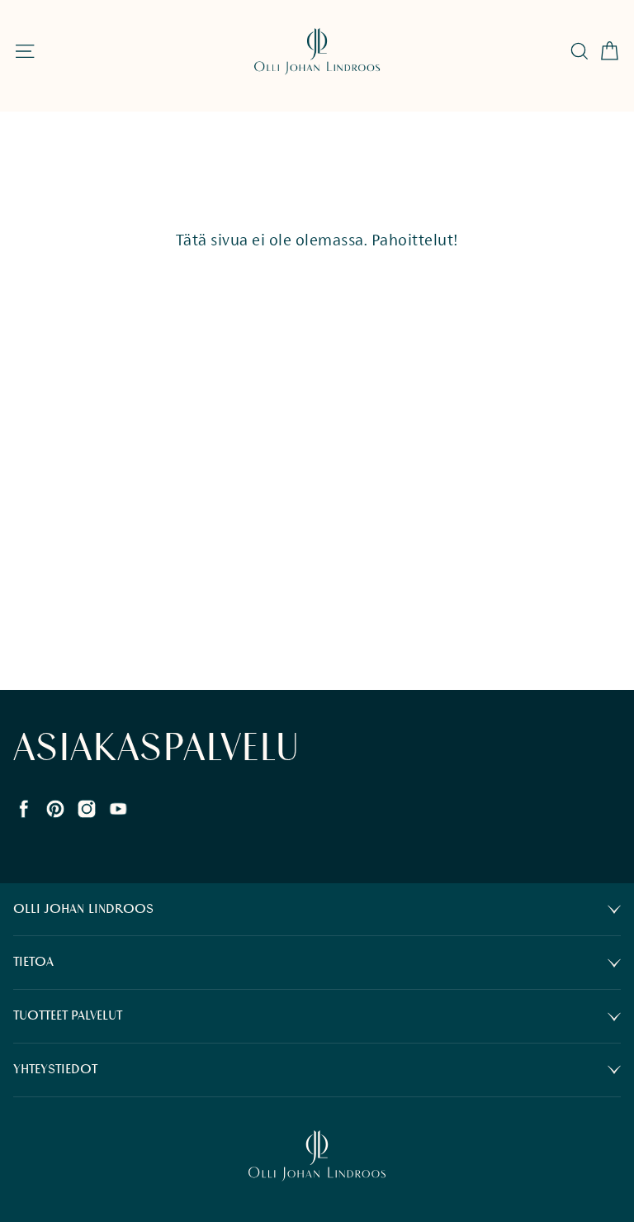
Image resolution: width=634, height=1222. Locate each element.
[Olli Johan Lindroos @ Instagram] (86, 806)
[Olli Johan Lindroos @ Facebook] (24, 806)
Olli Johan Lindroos (83, 909)
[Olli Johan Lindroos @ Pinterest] (55, 806)
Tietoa (33, 962)
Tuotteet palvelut (67, 1016)
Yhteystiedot (55, 1069)
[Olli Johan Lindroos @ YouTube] (118, 806)
